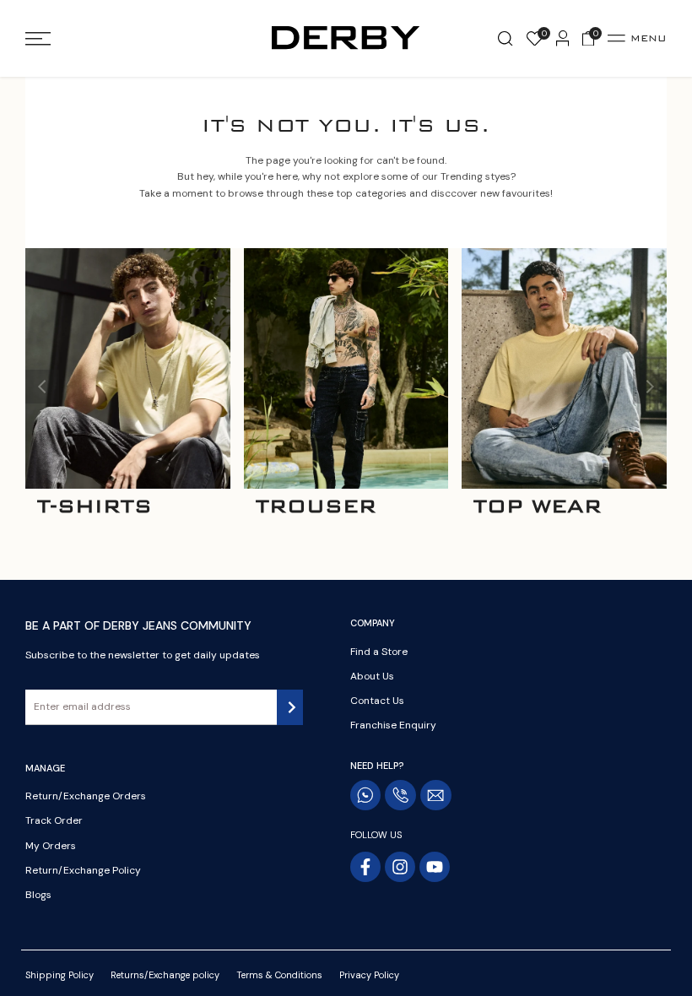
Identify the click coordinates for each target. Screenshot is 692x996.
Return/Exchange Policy (83, 870)
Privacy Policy (369, 975)
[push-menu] (38, 39)
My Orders (50, 846)
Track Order (54, 820)
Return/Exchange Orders (85, 796)
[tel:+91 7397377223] (400, 795)
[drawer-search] (505, 38)
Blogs (38, 894)
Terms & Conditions (279, 975)
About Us (372, 676)
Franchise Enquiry (393, 725)
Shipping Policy (59, 975)
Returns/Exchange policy (165, 975)
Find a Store (379, 651)
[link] (127, 368)
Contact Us (377, 700)
